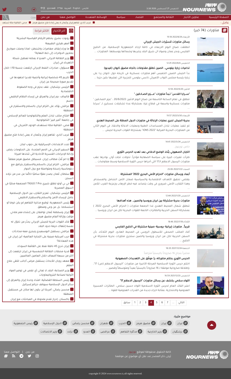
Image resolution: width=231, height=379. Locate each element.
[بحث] (6, 17)
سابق (126, 302)
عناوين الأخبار (191, 17)
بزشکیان (177, 332)
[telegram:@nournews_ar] (21, 356)
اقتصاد (139, 17)
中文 (43, 8)
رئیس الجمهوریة (23, 323)
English (76, 8)
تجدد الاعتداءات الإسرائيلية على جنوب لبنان (44, 144)
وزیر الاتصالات (48, 332)
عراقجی (105, 332)
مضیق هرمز (143, 323)
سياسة (121, 17)
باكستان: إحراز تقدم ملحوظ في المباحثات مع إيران (39, 299)
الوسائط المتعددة (96, 17)
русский (51, 8)
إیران (163, 323)
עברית (60, 8)
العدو (86, 332)
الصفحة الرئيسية (219, 17)
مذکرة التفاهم (129, 332)
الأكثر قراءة (42, 31)
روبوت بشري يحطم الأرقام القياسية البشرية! (43, 38)
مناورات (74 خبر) (207, 31)
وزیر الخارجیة (155, 332)
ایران (179, 323)
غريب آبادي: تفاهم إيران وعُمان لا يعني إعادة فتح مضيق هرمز (66, 23)
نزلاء (70, 332)
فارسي (85, 8)
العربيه (67, 8)
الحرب (122, 323)
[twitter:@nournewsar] (29, 356)
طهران (104, 323)
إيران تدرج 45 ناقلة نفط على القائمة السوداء (43, 246)
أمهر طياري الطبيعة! (57, 43)
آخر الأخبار (59, 31)
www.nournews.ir (115, 373)
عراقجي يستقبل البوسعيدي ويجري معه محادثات (40, 231)
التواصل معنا (67, 17)
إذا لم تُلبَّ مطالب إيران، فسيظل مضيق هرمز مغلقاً (38, 159)
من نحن (45, 17)
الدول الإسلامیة (52, 323)
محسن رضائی (80, 323)
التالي (181, 302)
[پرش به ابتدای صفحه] (211, 325)
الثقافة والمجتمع (164, 17)
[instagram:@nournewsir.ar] (37, 356)
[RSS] (13, 356)
